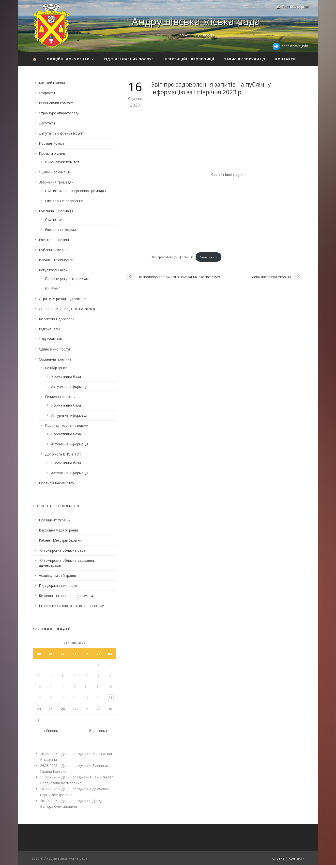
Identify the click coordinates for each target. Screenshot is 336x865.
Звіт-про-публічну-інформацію (172, 257)
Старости (47, 93)
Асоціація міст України (57, 575)
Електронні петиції (54, 239)
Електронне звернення (64, 200)
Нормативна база (66, 376)
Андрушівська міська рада (196, 21)
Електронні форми (60, 229)
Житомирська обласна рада (62, 550)
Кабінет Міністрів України (60, 540)
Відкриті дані (49, 329)
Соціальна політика (55, 359)
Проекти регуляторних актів (68, 278)
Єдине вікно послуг (55, 349)
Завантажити (208, 257)
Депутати (47, 123)
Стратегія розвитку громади (62, 298)
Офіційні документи (68, 59)
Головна (277, 858)
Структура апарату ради (59, 113)
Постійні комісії (51, 143)
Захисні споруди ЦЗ (244, 59)
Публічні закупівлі (53, 249)
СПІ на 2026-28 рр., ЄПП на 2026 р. (67, 308)
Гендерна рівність (60, 396)
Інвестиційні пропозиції (189, 59)
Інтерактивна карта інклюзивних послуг (72, 605)
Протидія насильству (56, 483)
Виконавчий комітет (56, 103)
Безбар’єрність (57, 367)
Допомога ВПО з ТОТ (63, 454)
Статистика (54, 219)
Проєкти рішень (52, 153)
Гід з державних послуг (129, 59)
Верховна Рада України (58, 530)
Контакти (285, 59)
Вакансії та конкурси (56, 260)
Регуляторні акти (53, 270)
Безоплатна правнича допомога (66, 595)
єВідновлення (50, 339)
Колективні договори (57, 319)
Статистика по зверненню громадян (75, 190)
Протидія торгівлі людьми (66, 425)
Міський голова (52, 82)
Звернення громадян (56, 182)
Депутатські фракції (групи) (61, 133)
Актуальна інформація (69, 386)
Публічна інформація (56, 211)
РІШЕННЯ (53, 288)
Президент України (55, 520)
